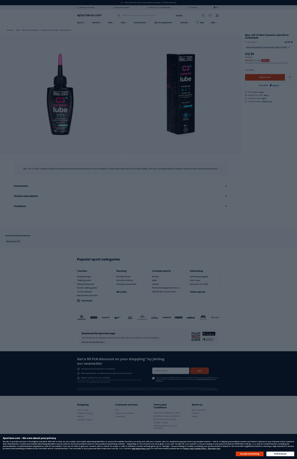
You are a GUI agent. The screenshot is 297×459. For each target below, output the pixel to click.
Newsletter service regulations (166, 416)
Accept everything (249, 453)
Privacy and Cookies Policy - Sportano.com (201, 448)
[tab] (120, 185)
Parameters (21, 186)
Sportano (10, 30)
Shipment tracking (85, 413)
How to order (82, 410)
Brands (184, 23)
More (262, 92)
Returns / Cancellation (125, 413)
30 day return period (122, 7)
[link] (203, 15)
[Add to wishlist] (290, 77)
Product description (26, 196)
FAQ (117, 410)
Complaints (120, 416)
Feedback (20, 206)
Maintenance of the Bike (49, 30)
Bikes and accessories (30, 30)
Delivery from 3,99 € (87, 7)
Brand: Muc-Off (13, 241)
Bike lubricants (66, 30)
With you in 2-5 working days (160, 7)
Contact (193, 7)
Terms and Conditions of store (166, 413)
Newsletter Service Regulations (100, 382)
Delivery (80, 416)
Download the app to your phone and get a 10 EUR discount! (150, 2)
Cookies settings (160, 422)
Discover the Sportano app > (93, 342)
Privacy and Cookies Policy (210, 389)
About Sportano (198, 410)
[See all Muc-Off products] (288, 42)
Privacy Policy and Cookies (164, 419)
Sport (18, 30)
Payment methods (85, 420)
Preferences (280, 453)
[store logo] (89, 15)
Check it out (267, 102)
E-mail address (161, 371)
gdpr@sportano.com (141, 448)
